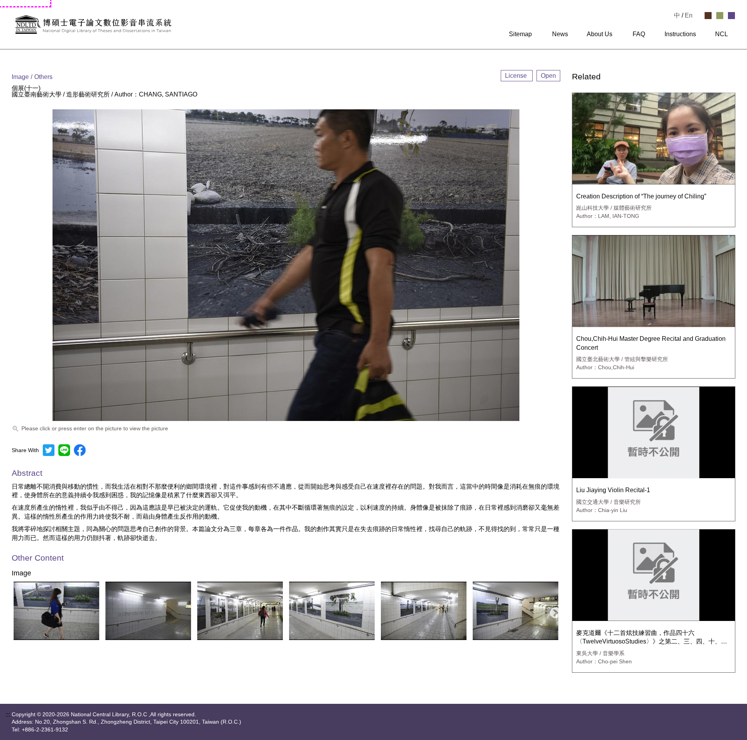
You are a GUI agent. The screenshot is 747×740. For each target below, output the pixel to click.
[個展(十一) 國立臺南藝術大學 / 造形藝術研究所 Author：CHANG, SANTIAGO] (56, 611)
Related (586, 77)
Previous (15, 611)
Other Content (38, 558)
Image (21, 573)
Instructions (680, 34)
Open (548, 75)
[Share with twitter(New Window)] (48, 450)
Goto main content (25, 3)
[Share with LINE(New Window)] (64, 450)
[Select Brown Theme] (708, 15)
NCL (721, 34)
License (516, 75)
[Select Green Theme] (720, 15)
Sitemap (520, 34)
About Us (599, 34)
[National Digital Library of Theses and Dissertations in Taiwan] (132, 24)
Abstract (27, 472)
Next (553, 611)
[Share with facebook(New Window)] (80, 450)
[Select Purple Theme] (731, 15)
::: (496, 34)
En (689, 15)
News (560, 34)
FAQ (639, 34)
